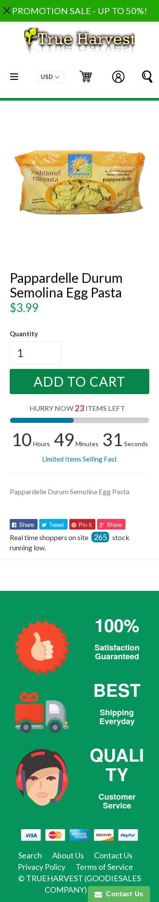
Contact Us (113, 855)
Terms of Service (104, 867)
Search (30, 855)
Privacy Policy (41, 867)
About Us (68, 855)
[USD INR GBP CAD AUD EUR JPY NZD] (51, 77)
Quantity (24, 334)
